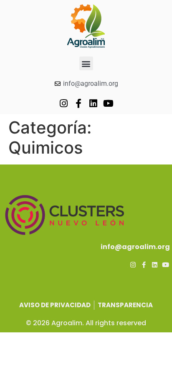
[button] (86, 63)
